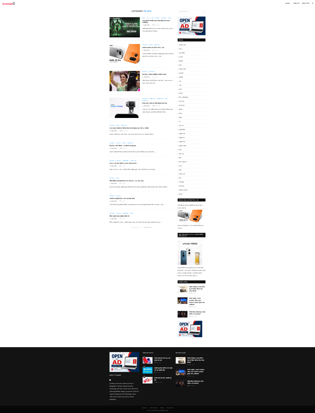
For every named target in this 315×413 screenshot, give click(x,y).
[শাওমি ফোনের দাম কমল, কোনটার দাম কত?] (147, 380)
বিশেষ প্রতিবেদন (183, 162)
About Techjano (153, 407)
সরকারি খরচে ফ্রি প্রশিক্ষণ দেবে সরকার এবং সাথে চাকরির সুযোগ (163, 369)
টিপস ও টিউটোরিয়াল (183, 97)
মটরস (180, 170)
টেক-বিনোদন (152, 71)
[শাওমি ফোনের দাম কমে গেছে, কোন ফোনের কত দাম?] (147, 360)
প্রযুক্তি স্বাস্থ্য (182, 146)
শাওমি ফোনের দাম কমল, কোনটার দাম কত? (162, 379)
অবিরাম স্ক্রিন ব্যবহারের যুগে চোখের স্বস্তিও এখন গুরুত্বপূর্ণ (197, 313)
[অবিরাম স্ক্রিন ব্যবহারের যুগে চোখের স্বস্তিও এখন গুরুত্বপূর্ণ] (182, 314)
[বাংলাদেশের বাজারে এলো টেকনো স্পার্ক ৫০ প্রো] (125, 54)
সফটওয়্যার (181, 186)
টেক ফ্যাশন (163, 18)
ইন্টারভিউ (181, 61)
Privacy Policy (170, 407)
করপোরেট (181, 73)
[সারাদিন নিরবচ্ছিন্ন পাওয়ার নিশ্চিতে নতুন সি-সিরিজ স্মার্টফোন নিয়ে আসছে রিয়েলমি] (182, 289)
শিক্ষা (180, 178)
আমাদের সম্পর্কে (305, 3)
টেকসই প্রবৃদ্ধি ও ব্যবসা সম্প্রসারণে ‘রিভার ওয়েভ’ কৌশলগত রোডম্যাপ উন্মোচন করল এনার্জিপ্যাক (197, 301)
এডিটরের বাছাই (182, 69)
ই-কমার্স (181, 57)
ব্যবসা (180, 166)
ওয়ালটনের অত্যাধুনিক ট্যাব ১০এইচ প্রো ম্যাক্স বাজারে (122, 198)
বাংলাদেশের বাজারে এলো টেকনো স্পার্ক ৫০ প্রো (153, 47)
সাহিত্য (180, 194)
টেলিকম (180, 109)
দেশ (180, 121)
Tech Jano (156, 410)
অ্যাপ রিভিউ (182, 53)
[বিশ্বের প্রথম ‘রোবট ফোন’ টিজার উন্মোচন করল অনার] (125, 108)
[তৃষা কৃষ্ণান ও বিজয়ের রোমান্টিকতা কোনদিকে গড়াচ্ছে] (125, 81)
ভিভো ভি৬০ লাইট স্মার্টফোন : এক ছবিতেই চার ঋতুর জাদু (123, 145)
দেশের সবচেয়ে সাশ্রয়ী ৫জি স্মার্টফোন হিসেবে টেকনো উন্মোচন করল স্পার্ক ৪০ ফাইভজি (129, 128)
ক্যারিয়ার (181, 77)
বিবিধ (180, 158)
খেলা (148, 18)
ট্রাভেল (180, 113)
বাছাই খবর (181, 154)
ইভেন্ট (143, 18)
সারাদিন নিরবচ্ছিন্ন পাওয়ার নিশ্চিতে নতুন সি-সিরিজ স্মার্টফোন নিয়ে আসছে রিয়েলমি (197, 289)
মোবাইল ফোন (296, 3)
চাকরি (180, 89)
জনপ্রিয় (157, 18)
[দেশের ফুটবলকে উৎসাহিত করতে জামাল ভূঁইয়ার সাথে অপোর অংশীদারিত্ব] (125, 27)
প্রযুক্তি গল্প (182, 137)
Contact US (144, 407)
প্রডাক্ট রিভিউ (125, 160)
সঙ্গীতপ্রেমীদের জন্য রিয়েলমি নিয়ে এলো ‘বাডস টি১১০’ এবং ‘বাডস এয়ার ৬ (127, 181)
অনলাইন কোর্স (182, 45)
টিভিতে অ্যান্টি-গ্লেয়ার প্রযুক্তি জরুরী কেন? (120, 216)
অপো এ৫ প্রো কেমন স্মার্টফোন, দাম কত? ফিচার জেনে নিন (123, 163)
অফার (180, 49)
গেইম (152, 18)
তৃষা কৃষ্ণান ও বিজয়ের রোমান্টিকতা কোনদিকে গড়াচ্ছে (154, 74)
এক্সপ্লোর (287, 3)
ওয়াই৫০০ (194, 276)
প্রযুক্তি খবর (152, 98)
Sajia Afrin (147, 25)
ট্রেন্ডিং (180, 117)
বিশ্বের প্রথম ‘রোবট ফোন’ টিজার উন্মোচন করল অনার (154, 103)
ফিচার (169, 18)
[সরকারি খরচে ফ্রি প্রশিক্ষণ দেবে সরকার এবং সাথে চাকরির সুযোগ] (147, 370)
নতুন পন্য (119, 143)
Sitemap (162, 407)
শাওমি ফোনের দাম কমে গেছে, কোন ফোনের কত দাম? (162, 359)
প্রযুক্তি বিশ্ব (160, 98)
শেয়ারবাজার (181, 182)
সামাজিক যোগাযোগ (183, 190)
